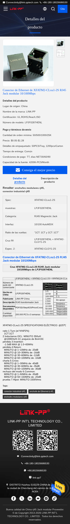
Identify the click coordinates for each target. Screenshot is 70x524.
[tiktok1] (55, 499)
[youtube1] (39, 499)
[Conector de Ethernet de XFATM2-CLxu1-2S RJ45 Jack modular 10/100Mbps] (28, 63)
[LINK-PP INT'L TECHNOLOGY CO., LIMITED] (17, 9)
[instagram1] (47, 499)
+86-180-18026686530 (54, 2)
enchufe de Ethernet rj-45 (41, 391)
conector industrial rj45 (14, 391)
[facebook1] (14, 499)
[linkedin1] (31, 499)
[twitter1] (23, 499)
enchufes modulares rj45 (15, 397)
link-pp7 (37, 477)
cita (62, 8)
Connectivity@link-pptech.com (22, 2)
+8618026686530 (36, 470)
